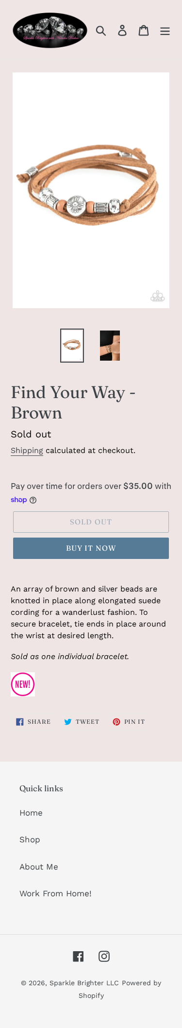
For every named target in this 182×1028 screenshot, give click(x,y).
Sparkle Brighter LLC (84, 983)
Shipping (27, 450)
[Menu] (165, 29)
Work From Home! (55, 893)
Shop (29, 839)
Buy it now (91, 548)
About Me (38, 866)
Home (31, 813)
